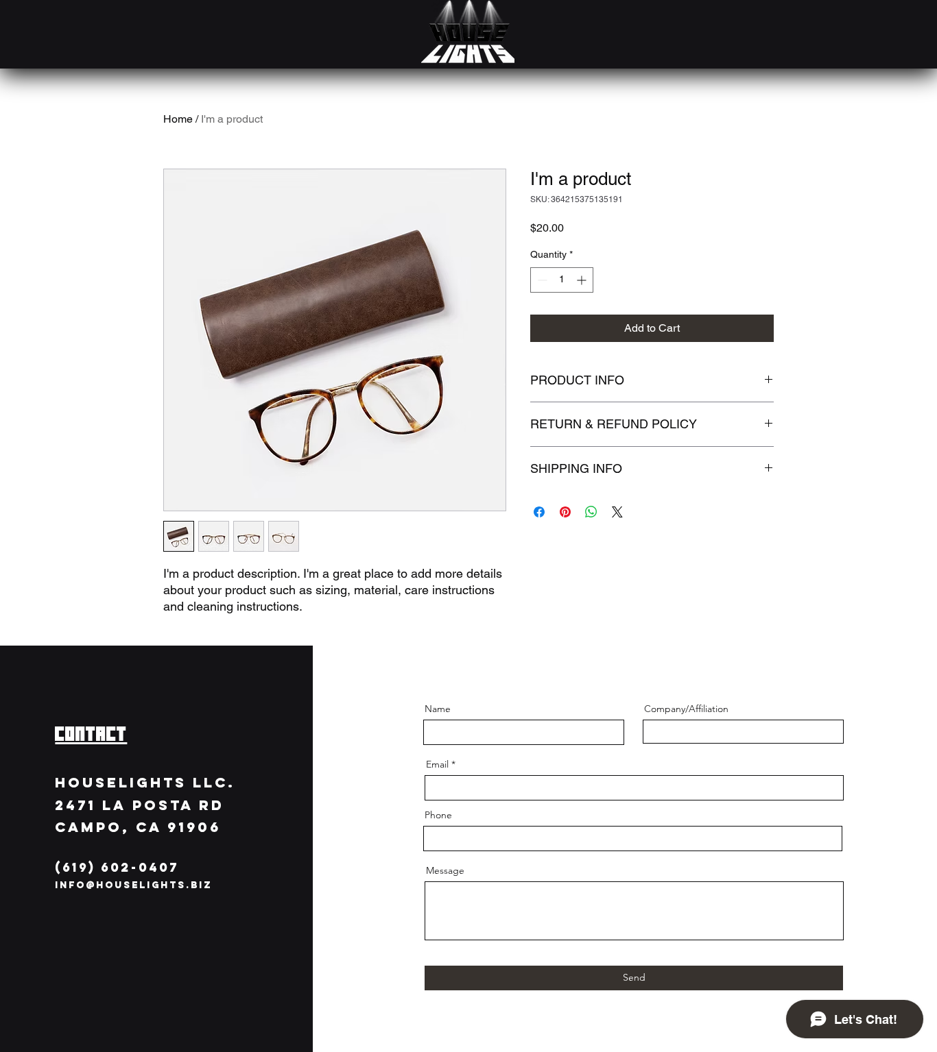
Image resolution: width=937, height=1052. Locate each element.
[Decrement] (540, 280)
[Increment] (582, 280)
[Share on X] (617, 512)
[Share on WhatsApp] (591, 512)
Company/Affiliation (686, 708)
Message (445, 870)
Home (178, 118)
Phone (438, 815)
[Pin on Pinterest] (565, 512)
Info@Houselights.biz (133, 885)
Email (437, 764)
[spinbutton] (561, 280)
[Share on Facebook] (539, 512)
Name (438, 708)
